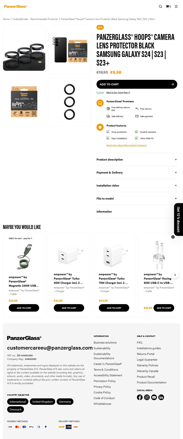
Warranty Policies (147, 365)
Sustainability (102, 348)
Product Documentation (152, 382)
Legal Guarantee (147, 359)
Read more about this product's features (127, 145)
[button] (178, 219)
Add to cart (24, 307)
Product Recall (146, 377)
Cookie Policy (102, 392)
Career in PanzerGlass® (108, 364)
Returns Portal (145, 354)
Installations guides (149, 348)
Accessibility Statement (108, 375)
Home (6, 19)
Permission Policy (104, 381)
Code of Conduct (104, 398)
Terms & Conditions (106, 369)
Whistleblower (102, 404)
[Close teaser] (173, 237)
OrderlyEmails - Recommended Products (35, 19)
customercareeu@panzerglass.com (50, 347)
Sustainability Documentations (104, 356)
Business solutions (105, 342)
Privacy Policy (102, 386)
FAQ (139, 342)
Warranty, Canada (147, 371)
